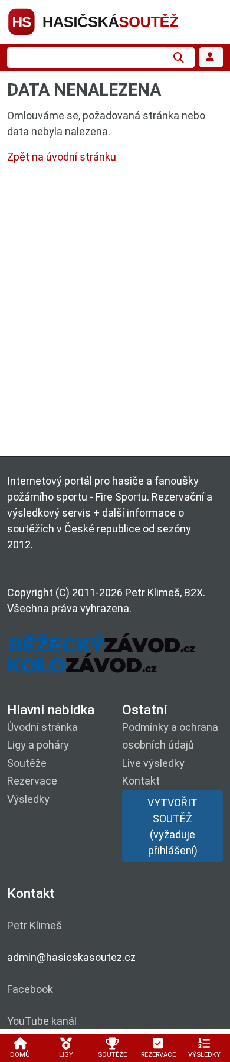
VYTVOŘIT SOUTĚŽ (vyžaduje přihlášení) (172, 826)
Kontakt (141, 781)
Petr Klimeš (34, 925)
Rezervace (32, 781)
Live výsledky (153, 763)
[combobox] (86, 57)
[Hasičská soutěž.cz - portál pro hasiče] (115, 21)
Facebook (30, 989)
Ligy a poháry (38, 745)
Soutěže (27, 763)
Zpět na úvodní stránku (61, 157)
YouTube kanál (42, 1021)
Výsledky (28, 799)
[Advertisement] (115, 313)
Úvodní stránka (42, 727)
